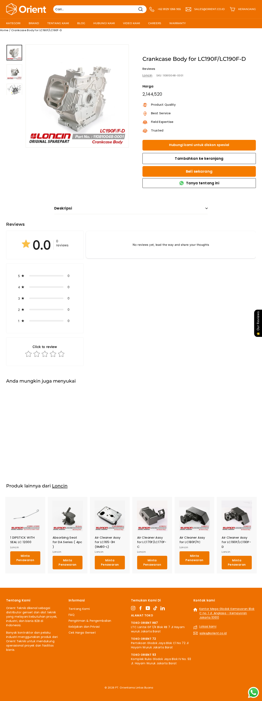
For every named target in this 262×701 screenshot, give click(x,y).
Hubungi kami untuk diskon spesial (199, 145)
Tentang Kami (58, 23)
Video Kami (131, 23)
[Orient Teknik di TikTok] (155, 608)
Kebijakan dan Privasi (84, 627)
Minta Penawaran (25, 458)
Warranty (177, 23)
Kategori (13, 23)
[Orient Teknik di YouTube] (148, 608)
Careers (154, 23)
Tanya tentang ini (202, 183)
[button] (45, 276)
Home (4, 30)
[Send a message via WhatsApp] (253, 692)
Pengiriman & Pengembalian (90, 621)
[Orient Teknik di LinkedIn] (162, 608)
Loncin (147, 75)
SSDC (135, 692)
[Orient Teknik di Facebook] (140, 608)
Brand (34, 23)
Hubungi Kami (104, 23)
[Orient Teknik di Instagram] (133, 608)
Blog (81, 23)
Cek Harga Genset (82, 633)
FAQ (72, 615)
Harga (147, 86)
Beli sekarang (199, 171)
